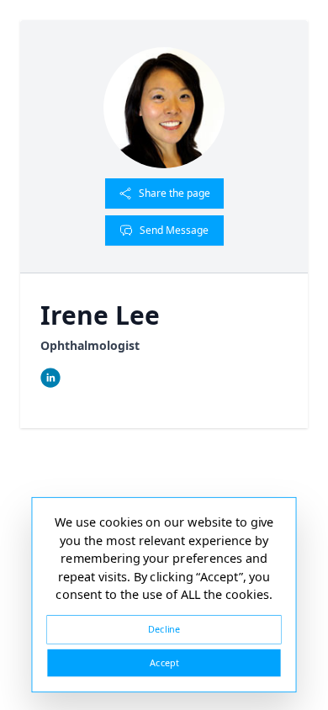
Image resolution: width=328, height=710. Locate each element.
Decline (164, 629)
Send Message (174, 230)
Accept (164, 662)
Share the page (174, 193)
